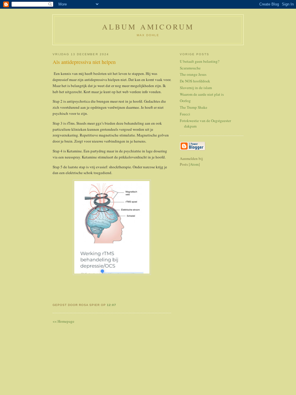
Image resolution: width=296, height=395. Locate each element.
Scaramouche (190, 68)
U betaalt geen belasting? (199, 61)
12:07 (111, 305)
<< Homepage (63, 321)
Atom (194, 164)
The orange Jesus (193, 74)
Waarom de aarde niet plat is (202, 94)
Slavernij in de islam (196, 87)
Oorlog (185, 100)
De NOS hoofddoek (195, 81)
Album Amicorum (148, 27)
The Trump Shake (193, 107)
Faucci (185, 114)
